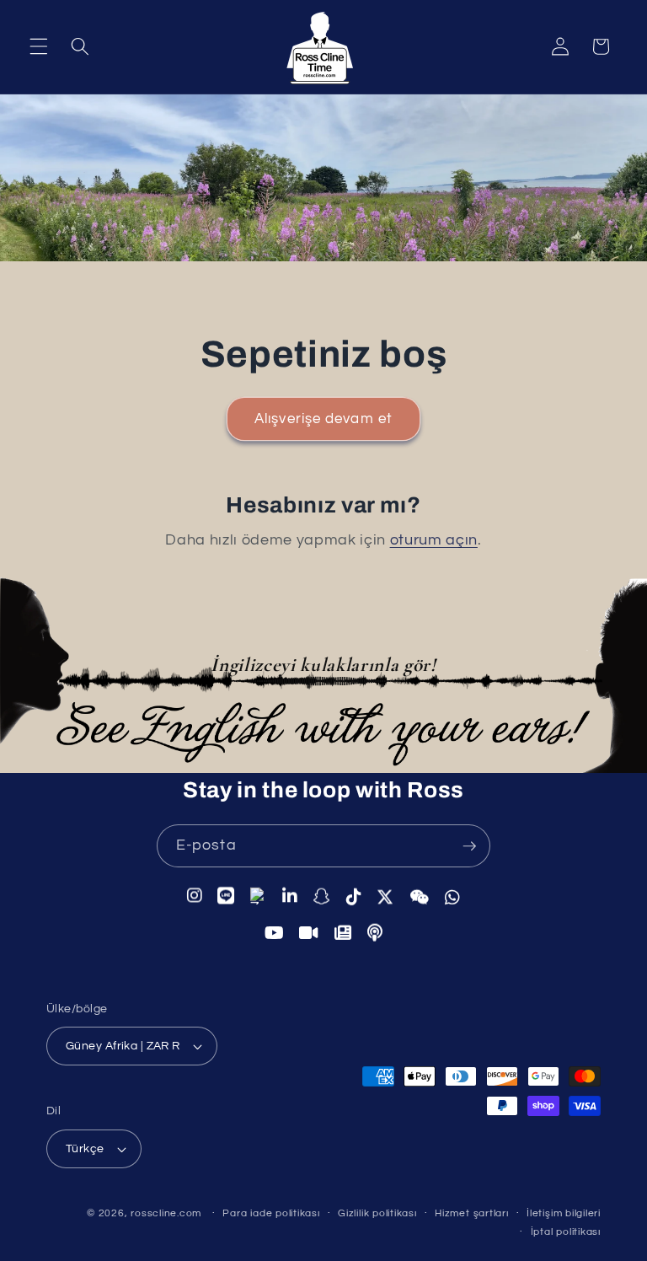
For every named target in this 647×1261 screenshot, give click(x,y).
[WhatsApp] (453, 897)
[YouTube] (275, 933)
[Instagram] (195, 895)
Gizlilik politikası (377, 1213)
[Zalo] (258, 895)
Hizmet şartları (472, 1213)
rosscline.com (166, 1213)
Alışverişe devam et (323, 418)
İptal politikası (566, 1231)
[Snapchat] (322, 896)
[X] (385, 896)
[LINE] (226, 895)
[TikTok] (354, 896)
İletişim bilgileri (564, 1213)
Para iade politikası (270, 1213)
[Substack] (343, 933)
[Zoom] (309, 933)
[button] (39, 46)
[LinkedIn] (290, 896)
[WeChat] (419, 896)
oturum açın (434, 540)
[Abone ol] (469, 846)
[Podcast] (375, 933)
